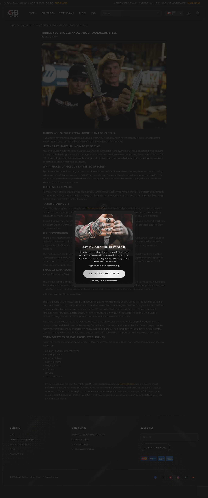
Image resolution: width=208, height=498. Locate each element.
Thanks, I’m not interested (104, 281)
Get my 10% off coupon (104, 274)
